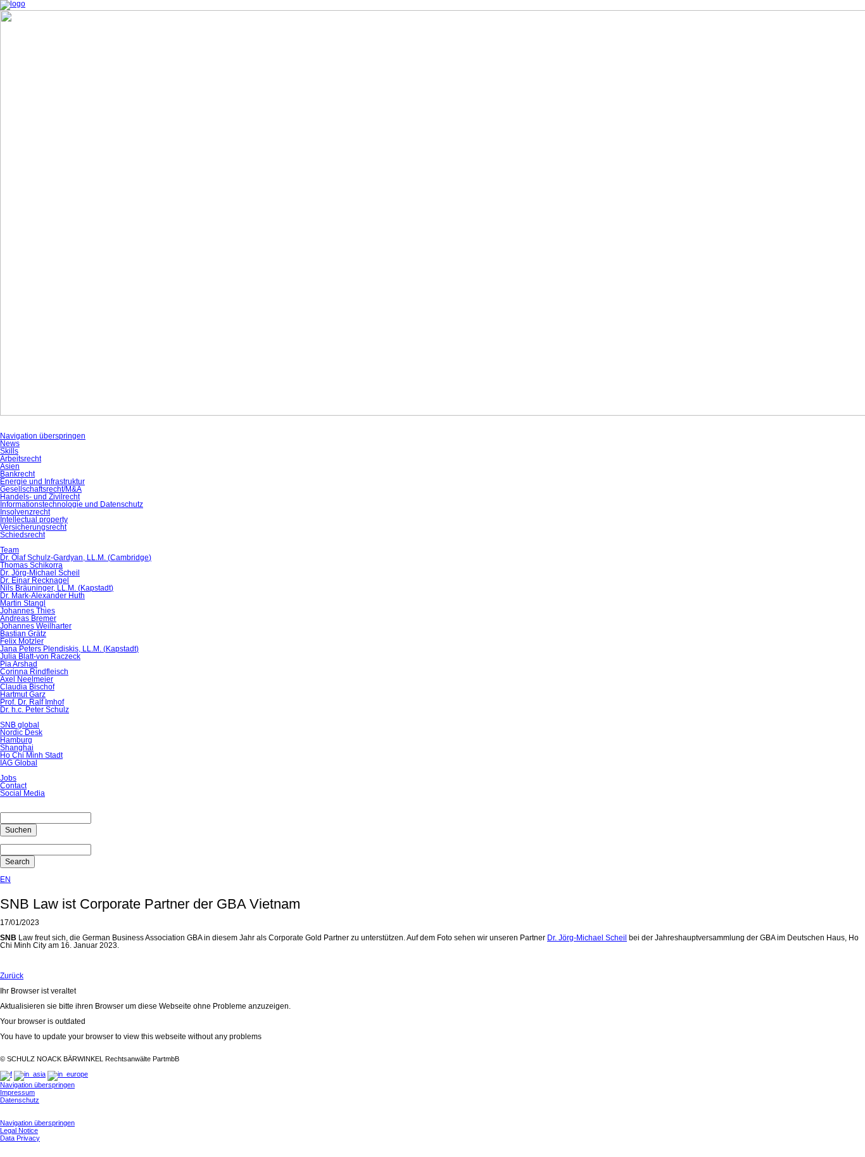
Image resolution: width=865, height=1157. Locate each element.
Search (17, 861)
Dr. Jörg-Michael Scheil (587, 937)
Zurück (11, 975)
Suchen (18, 830)
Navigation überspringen (42, 435)
